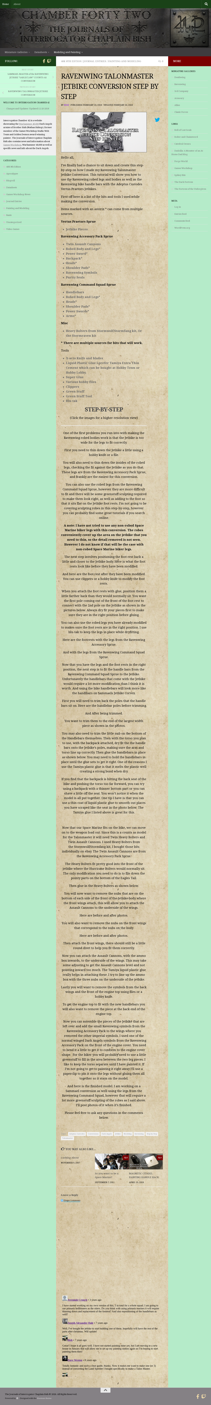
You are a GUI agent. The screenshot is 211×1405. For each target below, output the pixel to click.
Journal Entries (94, 61)
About (17, 4)
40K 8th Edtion (71, 61)
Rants (9, 215)
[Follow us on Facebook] (44, 61)
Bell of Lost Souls (182, 130)
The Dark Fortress (183, 182)
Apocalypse (12, 173)
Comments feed (182, 221)
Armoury (179, 98)
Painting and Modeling (124, 61)
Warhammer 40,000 (29, 124)
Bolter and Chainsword (186, 137)
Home (5, 4)
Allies (177, 105)
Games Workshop (12, 145)
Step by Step (152, 1134)
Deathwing (179, 77)
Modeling (128, 1134)
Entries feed (180, 214)
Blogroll (10, 180)
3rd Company (181, 91)
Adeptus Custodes (77, 1134)
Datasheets (11, 187)
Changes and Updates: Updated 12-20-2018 (27, 108)
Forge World (181, 161)
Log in (177, 207)
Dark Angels (107, 1134)
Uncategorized (13, 222)
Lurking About (70, 1157)
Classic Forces (181, 112)
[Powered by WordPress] (17, 1398)
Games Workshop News (18, 194)
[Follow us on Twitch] (49, 61)
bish (66, 105)
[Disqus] (112, 1246)
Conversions (93, 1134)
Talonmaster (67, 1138)
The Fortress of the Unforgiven (190, 189)
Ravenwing (139, 1134)
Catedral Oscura (182, 144)
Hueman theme (44, 1398)
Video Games (12, 229)
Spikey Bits (179, 175)
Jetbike (118, 1134)
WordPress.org (182, 228)
